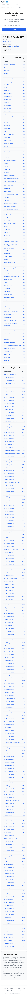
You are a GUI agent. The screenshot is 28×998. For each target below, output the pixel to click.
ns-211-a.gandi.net (9, 473)
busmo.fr (6, 146)
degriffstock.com (8, 111)
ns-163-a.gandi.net (9, 587)
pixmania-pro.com (9, 297)
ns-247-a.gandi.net (9, 430)
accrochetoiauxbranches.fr (11, 178)
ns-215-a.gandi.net (9, 526)
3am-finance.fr (8, 93)
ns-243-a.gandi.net (9, 908)
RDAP (8, 4)
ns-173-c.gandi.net (9, 643)
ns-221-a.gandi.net (9, 707)
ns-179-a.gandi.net (9, 733)
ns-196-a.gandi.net (9, 718)
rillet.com (6, 200)
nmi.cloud (6, 339)
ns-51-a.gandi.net (8, 651)
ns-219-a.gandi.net (9, 459)
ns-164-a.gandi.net (9, 470)
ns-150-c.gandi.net (9, 494)
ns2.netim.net (7, 645)
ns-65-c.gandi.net (9, 745)
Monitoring (13, 7)
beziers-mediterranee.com (11, 336)
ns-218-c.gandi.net (9, 911)
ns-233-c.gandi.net (9, 683)
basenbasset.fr (8, 76)
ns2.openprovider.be (9, 818)
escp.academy (8, 96)
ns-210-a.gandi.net (9, 403)
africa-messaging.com (10, 82)
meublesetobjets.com (10, 181)
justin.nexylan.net (8, 500)
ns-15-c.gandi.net (8, 751)
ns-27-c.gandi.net (8, 686)
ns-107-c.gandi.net (9, 610)
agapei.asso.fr (8, 291)
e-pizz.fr (6, 114)
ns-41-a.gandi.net (8, 590)
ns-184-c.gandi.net (9, 844)
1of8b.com (7, 232)
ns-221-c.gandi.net (9, 427)
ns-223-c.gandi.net (9, 491)
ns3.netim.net (7, 891)
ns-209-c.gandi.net (9, 765)
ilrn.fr (5, 67)
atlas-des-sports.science (10, 331)
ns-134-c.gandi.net (9, 756)
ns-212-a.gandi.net (9, 465)
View (24, 64)
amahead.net (7, 105)
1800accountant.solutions (11, 241)
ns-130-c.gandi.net (9, 748)
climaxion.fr (7, 73)
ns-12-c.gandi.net (8, 599)
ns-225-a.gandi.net (9, 546)
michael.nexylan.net (9, 678)
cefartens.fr (7, 197)
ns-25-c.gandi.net (8, 929)
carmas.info (7, 128)
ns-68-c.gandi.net (9, 561)
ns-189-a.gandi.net (9, 873)
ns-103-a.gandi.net (9, 584)
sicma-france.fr (8, 235)
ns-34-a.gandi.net (9, 774)
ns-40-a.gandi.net (9, 821)
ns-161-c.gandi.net (9, 479)
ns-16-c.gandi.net (8, 619)
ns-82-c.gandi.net (9, 713)
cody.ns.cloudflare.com (10, 578)
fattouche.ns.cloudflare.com (11, 800)
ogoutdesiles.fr (8, 265)
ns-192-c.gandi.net (9, 418)
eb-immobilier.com (9, 134)
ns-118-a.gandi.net (9, 876)
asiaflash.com (7, 285)
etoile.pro (6, 172)
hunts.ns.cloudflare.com (10, 421)
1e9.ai (5, 87)
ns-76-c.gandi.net (9, 412)
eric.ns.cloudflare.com (10, 853)
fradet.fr (6, 282)
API (24, 988)
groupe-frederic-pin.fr (10, 268)
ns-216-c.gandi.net (9, 946)
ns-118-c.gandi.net (9, 899)
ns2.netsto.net (8, 815)
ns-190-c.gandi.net (9, 432)
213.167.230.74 (7, 41)
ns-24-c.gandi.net (9, 520)
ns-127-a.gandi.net (9, 786)
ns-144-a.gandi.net (9, 797)
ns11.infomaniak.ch (9, 859)
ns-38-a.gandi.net (9, 695)
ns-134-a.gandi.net (9, 812)
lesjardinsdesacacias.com (11, 209)
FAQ (8, 991)
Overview (5, 988)
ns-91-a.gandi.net (8, 879)
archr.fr (6, 218)
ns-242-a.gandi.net (9, 867)
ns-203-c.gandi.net (9, 689)
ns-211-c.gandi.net (9, 710)
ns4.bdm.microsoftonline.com (12, 482)
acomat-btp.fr (8, 108)
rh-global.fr (7, 220)
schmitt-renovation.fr (10, 175)
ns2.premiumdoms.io (9, 608)
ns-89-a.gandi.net (9, 791)
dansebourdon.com (9, 342)
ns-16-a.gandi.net (8, 485)
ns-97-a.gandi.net (9, 789)
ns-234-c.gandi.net (9, 777)
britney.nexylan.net (9, 803)
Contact (19, 991)
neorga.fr (6, 328)
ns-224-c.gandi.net (9, 564)
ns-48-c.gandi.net (9, 824)
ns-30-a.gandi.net (9, 400)
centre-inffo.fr (8, 309)
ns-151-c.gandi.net (9, 462)
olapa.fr (6, 166)
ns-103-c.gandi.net (9, 850)
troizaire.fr (7, 120)
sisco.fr (6, 226)
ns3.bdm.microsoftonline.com (12, 453)
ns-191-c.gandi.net (9, 835)
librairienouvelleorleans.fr (11, 311)
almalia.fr (6, 259)
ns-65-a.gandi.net (9, 721)
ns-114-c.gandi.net (9, 394)
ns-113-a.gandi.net (9, 856)
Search (14, 29)
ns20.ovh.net (7, 917)
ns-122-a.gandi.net (9, 575)
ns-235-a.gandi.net (9, 704)
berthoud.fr (7, 229)
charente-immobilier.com (11, 194)
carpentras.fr (7, 317)
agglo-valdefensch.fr (9, 348)
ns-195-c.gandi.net (9, 885)
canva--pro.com (8, 143)
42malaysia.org (8, 152)
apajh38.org (7, 99)
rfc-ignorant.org (8, 256)
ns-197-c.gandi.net (9, 861)
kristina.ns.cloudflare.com (11, 549)
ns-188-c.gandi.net (9, 724)
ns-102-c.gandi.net (9, 716)
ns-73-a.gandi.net (9, 634)
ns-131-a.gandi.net (9, 625)
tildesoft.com (7, 140)
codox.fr (6, 303)
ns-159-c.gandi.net (9, 529)
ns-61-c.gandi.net (8, 409)
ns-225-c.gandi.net (9, 543)
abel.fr (6, 122)
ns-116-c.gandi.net (9, 441)
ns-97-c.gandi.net (9, 914)
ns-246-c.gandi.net (9, 894)
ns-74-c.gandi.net (9, 654)
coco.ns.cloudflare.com (10, 771)
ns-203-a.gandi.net (9, 888)
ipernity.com (7, 191)
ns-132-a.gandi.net (9, 558)
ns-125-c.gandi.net (9, 517)
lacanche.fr (7, 188)
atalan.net (6, 90)
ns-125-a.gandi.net (9, 613)
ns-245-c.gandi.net (9, 780)
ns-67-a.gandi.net (9, 730)
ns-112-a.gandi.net (9, 444)
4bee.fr (6, 131)
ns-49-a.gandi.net (9, 896)
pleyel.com (7, 169)
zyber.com (7, 360)
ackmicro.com (8, 137)
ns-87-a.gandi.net (9, 397)
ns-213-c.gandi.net (9, 380)
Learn (11, 988)
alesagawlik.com (8, 212)
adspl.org (6, 102)
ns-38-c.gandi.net (9, 567)
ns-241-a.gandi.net (9, 829)
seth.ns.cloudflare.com (10, 374)
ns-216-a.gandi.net (9, 669)
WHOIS (3, 4)
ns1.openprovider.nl (9, 383)
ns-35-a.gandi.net (8, 631)
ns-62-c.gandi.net (9, 596)
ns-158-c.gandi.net (9, 406)
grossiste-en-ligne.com (10, 206)
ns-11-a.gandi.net (8, 727)
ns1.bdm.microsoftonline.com (12, 742)
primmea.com (7, 351)
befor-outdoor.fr (8, 117)
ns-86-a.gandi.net (9, 628)
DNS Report (18, 988)
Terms (13, 991)
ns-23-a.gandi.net (8, 535)
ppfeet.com (7, 125)
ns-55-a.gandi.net (8, 552)
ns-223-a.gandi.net (9, 648)
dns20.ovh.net (8, 389)
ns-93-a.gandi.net (9, 882)
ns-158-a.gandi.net (9, 806)
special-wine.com (8, 279)
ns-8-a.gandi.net (8, 660)
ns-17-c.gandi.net (8, 870)
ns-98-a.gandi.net (9, 701)
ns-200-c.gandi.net (9, 573)
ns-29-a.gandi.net (8, 435)
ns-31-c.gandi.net (8, 622)
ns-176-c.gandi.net (9, 497)
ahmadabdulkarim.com (10, 160)
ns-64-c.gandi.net (9, 570)
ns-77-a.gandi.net (9, 736)
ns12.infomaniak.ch (9, 681)
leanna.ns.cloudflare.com (11, 783)
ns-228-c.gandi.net (9, 467)
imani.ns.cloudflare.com (10, 838)
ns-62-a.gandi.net (9, 438)
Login (19, 7)
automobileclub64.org (10, 223)
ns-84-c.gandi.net (9, 637)
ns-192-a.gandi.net (9, 692)
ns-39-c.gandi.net (9, 511)
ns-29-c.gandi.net (8, 386)
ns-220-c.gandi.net (9, 555)
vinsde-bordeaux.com (10, 320)
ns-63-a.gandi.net (9, 826)
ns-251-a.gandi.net (9, 476)
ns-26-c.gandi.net (8, 447)
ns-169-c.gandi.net (9, 666)
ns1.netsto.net (8, 847)
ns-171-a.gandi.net (9, 934)
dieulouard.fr (7, 215)
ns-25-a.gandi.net (8, 581)
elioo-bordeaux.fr (9, 155)
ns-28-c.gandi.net (8, 505)
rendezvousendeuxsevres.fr (11, 276)
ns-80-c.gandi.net (9, 540)
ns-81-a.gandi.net (8, 502)
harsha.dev (7, 238)
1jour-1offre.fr (8, 84)
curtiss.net (7, 288)
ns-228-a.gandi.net (9, 616)
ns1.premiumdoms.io (9, 698)
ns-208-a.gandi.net (9, 523)
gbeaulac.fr (7, 357)
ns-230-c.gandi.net (9, 920)
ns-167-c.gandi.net (9, 943)
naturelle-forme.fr (9, 334)
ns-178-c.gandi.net (9, 905)
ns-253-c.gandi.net (9, 657)
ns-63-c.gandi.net (9, 392)
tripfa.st (6, 163)
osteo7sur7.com (8, 294)
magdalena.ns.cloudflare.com (12, 602)
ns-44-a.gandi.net (9, 532)
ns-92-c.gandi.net (9, 902)
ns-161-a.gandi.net (9, 864)
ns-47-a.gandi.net (9, 508)
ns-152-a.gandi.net (9, 593)
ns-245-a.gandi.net (9, 768)
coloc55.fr (7, 271)
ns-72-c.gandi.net (9, 926)
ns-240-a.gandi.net (9, 663)
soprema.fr (7, 70)
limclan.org (7, 354)
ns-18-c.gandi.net (8, 937)
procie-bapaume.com (10, 262)
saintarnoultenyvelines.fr (11, 203)
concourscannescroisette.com (12, 345)
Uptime (16, 4)
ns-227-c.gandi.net (9, 424)
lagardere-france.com (10, 306)
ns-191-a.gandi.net (9, 759)
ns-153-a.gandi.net (9, 538)
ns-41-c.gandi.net (8, 415)
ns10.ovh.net (7, 605)
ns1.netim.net (7, 832)
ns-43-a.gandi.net (9, 672)
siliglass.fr (6, 273)
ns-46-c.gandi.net (9, 488)
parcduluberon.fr (8, 314)
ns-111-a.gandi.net (9, 456)
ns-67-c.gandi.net (9, 739)
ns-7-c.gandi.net (8, 923)
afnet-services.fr (8, 79)
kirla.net (6, 300)
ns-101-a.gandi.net (9, 675)
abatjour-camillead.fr (9, 64)
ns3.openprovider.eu (9, 640)
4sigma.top (7, 253)
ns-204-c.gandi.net (9, 932)
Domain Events (5, 7)
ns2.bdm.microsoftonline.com (12, 450)
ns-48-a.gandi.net (9, 762)
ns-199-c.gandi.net (9, 514)
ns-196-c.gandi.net (9, 377)
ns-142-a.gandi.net (9, 753)
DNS (12, 4)
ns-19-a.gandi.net (8, 794)
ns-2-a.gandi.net (8, 809)
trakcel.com (7, 157)
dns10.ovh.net (8, 940)
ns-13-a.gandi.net (8, 841)
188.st (5, 149)
